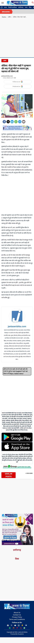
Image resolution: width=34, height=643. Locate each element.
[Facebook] (4, 121)
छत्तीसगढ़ (20, 7)
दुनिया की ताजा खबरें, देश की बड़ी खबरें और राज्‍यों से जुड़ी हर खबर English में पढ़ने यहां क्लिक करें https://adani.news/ (15, 371)
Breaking (6, 12)
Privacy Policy (17, 617)
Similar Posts (8, 475)
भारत (5, 7)
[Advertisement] (17, 37)
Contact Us (17, 615)
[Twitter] (8, 121)
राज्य (26, 7)
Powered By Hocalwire (17, 634)
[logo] (17, 3)
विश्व (30, 7)
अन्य (9, 17)
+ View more (29, 473)
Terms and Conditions (17, 619)
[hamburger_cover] (2, 2)
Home (4, 17)
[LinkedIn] (12, 121)
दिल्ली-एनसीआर (12, 7)
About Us (17, 612)
